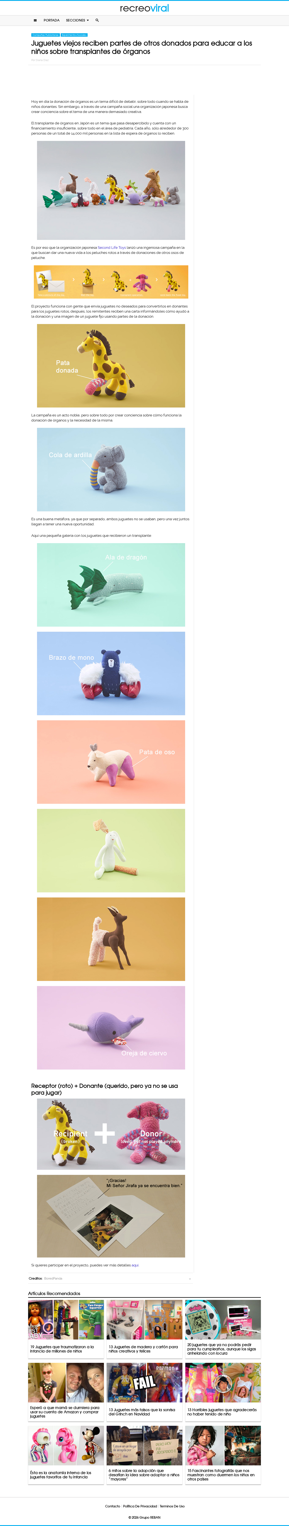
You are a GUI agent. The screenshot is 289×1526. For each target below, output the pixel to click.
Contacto (112, 1506)
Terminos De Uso (172, 1506)
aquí (135, 1265)
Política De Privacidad (140, 1506)
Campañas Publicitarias (46, 35)
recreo (144, 8)
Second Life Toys (112, 247)
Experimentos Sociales (74, 35)
